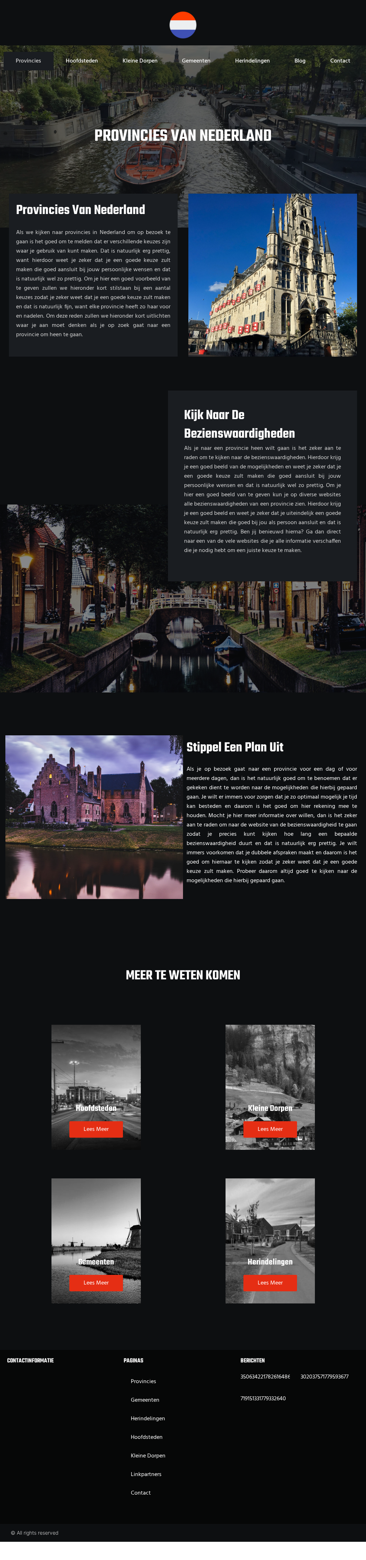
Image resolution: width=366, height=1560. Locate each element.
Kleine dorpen (140, 61)
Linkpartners (146, 1474)
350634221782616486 (266, 1377)
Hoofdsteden (82, 61)
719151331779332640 (263, 1398)
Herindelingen (252, 61)
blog (300, 61)
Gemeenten (196, 61)
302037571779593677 (324, 1377)
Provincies (28, 61)
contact (340, 61)
